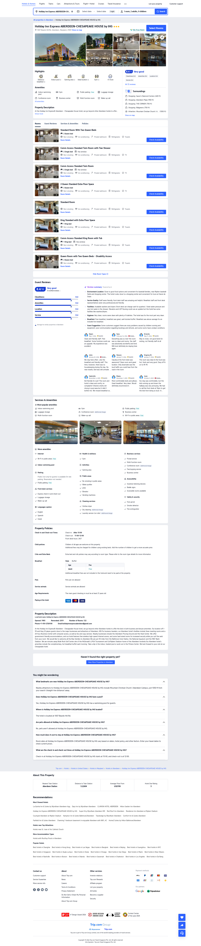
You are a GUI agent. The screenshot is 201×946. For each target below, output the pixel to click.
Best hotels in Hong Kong (61, 847)
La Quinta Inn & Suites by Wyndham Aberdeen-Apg (51, 806)
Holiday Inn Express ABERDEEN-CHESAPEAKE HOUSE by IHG (73, 26)
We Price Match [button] (138, 30)
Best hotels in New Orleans (154, 852)
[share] (181, 925)
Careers (64, 883)
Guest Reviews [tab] (50, 124)
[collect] (181, 917)
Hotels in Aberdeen (113, 768)
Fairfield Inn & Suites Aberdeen (44, 820)
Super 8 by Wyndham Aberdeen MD (92, 811)
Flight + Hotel (88, 4)
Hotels (66, 768)
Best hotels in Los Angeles (135, 857)
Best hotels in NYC (154, 847)
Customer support (39, 876)
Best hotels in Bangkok (100, 847)
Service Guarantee (39, 879)
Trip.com (59, 768)
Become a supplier (96, 895)
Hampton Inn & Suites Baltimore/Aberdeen (78, 816)
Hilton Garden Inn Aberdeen (130, 806)
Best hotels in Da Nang (155, 857)
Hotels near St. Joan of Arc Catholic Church (48, 829)
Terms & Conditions (68, 887)
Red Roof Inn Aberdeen (115, 811)
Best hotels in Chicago (99, 852)
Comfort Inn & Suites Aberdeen (134, 816)
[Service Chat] (181, 933)
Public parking (130, 408)
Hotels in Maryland (96, 768)
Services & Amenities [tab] (69, 124)
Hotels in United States (79, 768)
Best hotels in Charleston (115, 857)
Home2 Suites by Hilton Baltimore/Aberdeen (125, 820)
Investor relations (96, 876)
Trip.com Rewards (96, 879)
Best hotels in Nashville (41, 857)
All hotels (93, 891)
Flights (42, 4)
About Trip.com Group (69, 901)
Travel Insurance (114, 4)
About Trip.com (67, 876)
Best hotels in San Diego (117, 852)
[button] (125, 4)
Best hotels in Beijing (117, 847)
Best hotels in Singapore (42, 852)
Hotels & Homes (28, 4)
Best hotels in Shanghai (41, 847)
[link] (155, 4)
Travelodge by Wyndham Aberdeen (108, 816)
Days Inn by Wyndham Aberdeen (84, 806)
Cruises (101, 4)
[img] (60, 50)
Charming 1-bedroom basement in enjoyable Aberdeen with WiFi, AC (82, 820)
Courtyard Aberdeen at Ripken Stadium (47, 816)
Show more (39, 114)
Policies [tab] (85, 124)
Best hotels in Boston (59, 857)
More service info (39, 883)
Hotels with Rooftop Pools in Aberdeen (47, 838)
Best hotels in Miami (135, 852)
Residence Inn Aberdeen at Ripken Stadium (141, 811)
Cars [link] (58, 4)
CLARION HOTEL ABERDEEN (107, 806)
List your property (96, 887)
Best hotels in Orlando (77, 857)
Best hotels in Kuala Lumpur (62, 852)
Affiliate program (96, 883)
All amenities (39, 101)
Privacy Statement (68, 891)
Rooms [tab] (38, 124)
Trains (51, 4)
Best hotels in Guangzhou (136, 847)
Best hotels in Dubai (81, 852)
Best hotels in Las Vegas (81, 847)
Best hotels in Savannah (95, 857)
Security (93, 899)
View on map (130, 115)
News (64, 879)
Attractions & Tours (71, 4)
